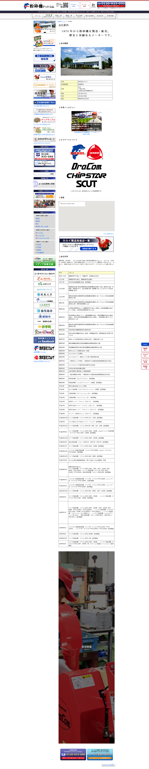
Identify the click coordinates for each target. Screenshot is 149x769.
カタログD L (145, 355)
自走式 (39, 244)
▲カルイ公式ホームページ (42, 361)
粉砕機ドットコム (62, 21)
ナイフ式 (40, 233)
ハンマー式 (40, 235)
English (145, 344)
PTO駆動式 (40, 252)
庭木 (38, 218)
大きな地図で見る (108, 233)
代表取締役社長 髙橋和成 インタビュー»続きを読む (86, 133)
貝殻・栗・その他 (42, 226)
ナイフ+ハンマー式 (43, 238)
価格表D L (145, 349)
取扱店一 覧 (145, 367)
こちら (51, 50)
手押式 (39, 247)
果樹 (38, 221)
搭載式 (39, 250)
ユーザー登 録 (145, 361)
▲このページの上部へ (108, 764)
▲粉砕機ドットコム (40, 352)
